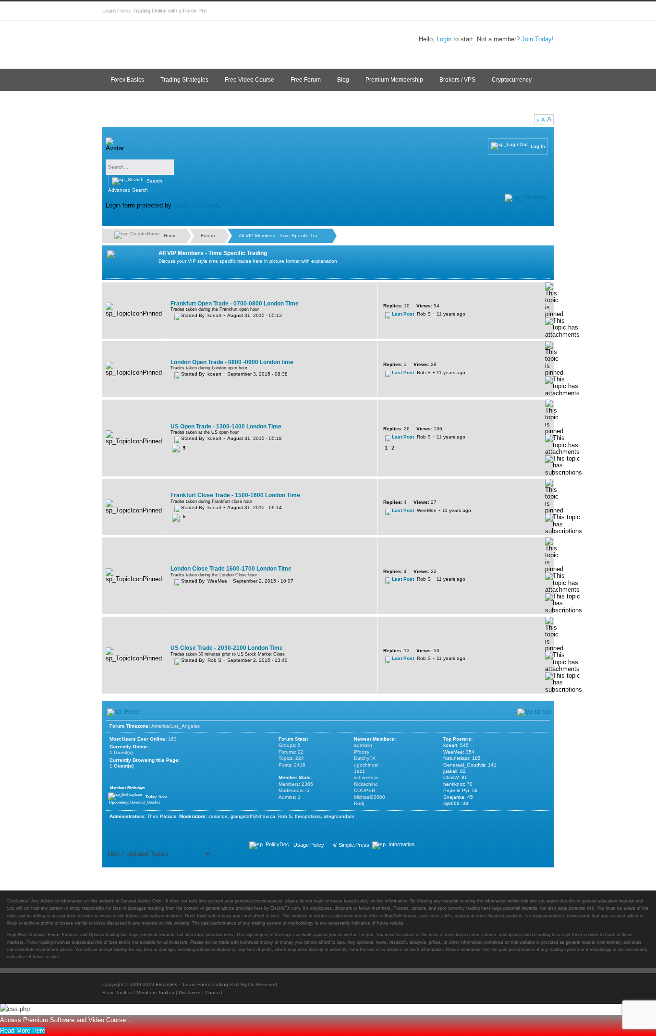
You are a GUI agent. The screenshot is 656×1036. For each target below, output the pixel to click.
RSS (544, 11)
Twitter (428, 11)
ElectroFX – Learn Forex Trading (192, 984)
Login (444, 39)
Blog (343, 79)
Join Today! (538, 39)
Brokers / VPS (457, 79)
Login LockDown (196, 205)
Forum (208, 235)
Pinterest (525, 11)
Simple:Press (354, 845)
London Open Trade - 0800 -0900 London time (231, 362)
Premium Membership (394, 79)
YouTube (505, 11)
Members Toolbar (155, 992)
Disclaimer (190, 992)
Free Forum (306, 79)
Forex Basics (127, 79)
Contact (213, 992)
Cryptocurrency (512, 79)
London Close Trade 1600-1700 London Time (231, 569)
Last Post (403, 314)
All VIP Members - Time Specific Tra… (280, 235)
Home (169, 235)
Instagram (486, 11)
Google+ (467, 11)
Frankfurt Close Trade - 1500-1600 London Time (235, 495)
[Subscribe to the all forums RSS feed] (123, 712)
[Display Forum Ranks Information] (526, 198)
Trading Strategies (184, 79)
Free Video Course (249, 79)
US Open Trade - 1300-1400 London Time (225, 426)
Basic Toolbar (117, 992)
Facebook (448, 11)
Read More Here (22, 1030)
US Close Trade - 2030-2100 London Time (226, 648)
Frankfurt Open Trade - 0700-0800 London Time (234, 303)
